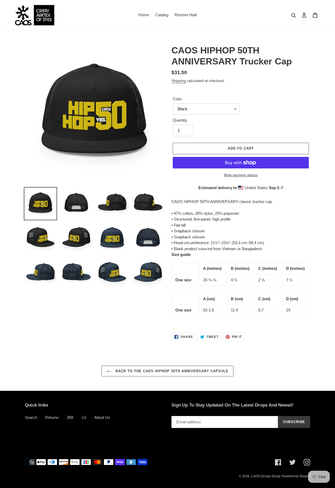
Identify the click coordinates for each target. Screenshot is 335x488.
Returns (52, 417)
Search (31, 417)
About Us (102, 417)
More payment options (241, 175)
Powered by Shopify (296, 476)
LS (84, 417)
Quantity (180, 120)
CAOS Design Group (266, 476)
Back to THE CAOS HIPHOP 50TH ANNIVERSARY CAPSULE (171, 371)
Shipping (178, 81)
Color (177, 99)
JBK (70, 417)
